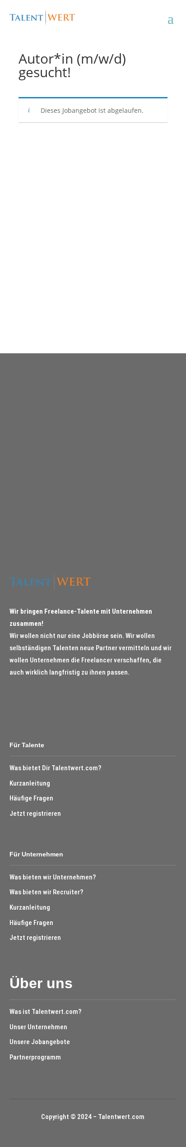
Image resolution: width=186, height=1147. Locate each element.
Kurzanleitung (29, 783)
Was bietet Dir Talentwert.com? (55, 768)
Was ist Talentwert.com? (45, 1012)
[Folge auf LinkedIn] (30, 699)
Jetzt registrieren (35, 813)
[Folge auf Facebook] (13, 699)
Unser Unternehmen (38, 1027)
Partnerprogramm (35, 1057)
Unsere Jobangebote (39, 1042)
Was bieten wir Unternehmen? (52, 877)
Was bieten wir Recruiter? (46, 892)
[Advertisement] (93, 234)
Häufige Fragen (31, 798)
